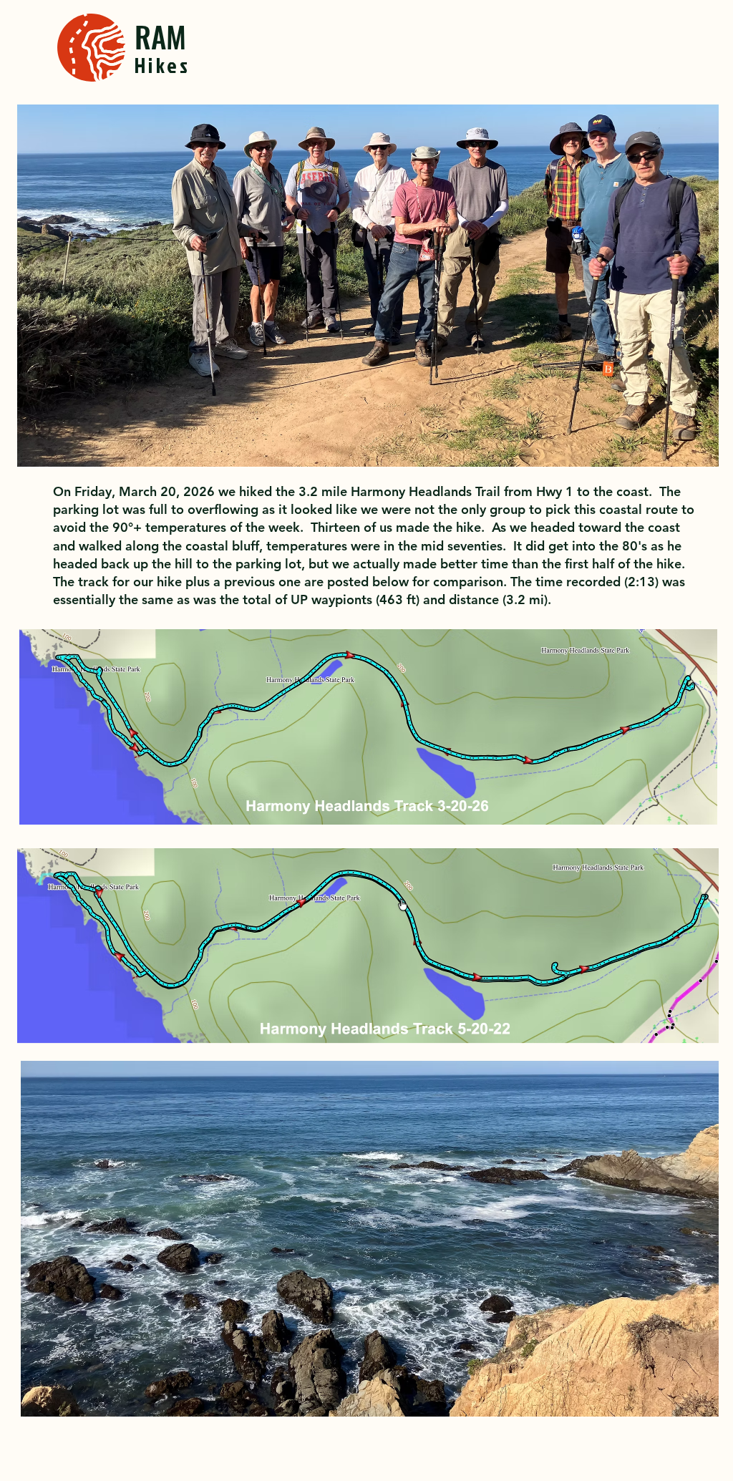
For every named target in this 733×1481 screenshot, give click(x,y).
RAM (160, 36)
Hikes (163, 65)
